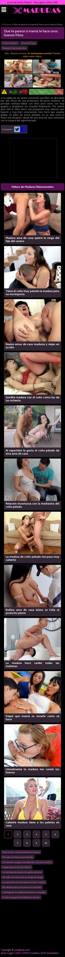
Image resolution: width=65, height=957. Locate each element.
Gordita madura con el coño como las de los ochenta (32, 399)
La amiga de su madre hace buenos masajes (24, 892)
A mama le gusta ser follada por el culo (21, 897)
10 (46, 843)
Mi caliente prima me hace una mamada (22, 887)
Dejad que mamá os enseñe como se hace (32, 718)
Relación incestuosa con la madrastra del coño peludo (32, 505)
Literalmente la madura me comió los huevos (32, 771)
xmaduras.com (22, 949)
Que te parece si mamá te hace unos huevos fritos (31, 33)
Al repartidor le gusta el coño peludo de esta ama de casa (32, 452)
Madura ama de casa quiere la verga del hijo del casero (32, 239)
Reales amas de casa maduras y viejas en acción (32, 346)
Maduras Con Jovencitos (14, 48)
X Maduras (6, 24)
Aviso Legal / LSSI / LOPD (15, 953)
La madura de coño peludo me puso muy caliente (32, 558)
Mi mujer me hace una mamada (18, 857)
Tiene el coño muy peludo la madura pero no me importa (32, 292)
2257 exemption (50, 953)
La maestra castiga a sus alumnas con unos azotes (27, 862)
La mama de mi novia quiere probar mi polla (24, 882)
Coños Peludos (10, 43)
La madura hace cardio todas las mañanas (32, 664)
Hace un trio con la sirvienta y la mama (21, 852)
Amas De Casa (28, 43)
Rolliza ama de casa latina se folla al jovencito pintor (32, 611)
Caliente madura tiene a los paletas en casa (32, 824)
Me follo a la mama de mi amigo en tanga (22, 877)
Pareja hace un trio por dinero (17, 867)
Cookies (34, 953)
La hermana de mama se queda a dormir (22, 872)
